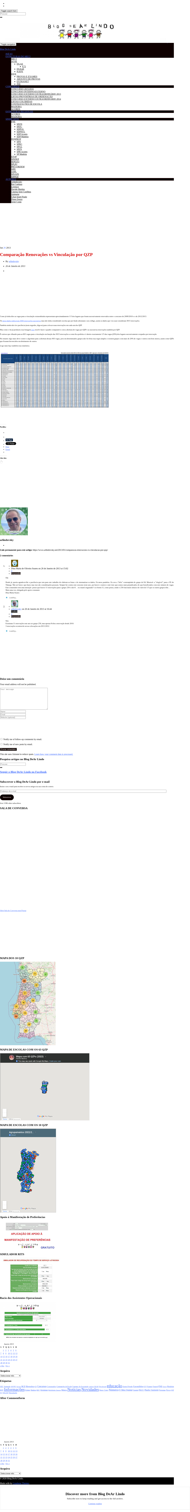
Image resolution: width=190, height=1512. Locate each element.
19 (14, 1357)
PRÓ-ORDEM (17, 167)
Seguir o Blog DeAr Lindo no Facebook (23, 771)
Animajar (15, 194)
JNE (19, 84)
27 (16, 1360)
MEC (38, 1390)
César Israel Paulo (19, 197)
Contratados (51, 1386)
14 (1, 1357)
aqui (33, 330)
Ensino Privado (128, 1386)
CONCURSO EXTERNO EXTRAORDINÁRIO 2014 (36, 99)
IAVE (13, 74)
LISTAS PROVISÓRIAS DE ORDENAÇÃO (32, 96)
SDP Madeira (23, 136)
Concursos (41, 1386)
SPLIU (14, 164)
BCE (23, 1386)
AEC (1, 1387)
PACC (141, 1390)
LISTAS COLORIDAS (21, 101)
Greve (165, 1386)
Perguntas (162, 1390)
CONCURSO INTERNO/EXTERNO (28, 91)
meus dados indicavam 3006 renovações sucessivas (21, 321)
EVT (145, 1386)
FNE (13, 121)
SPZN (19, 124)
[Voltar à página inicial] (167, 42)
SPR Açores (22, 151)
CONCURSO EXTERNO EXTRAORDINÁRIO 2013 (36, 94)
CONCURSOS (12, 86)
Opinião (135, 1390)
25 (11, 1360)
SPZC (19, 126)
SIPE (13, 169)
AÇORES (15, 109)
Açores (18, 1386)
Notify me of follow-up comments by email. (22, 739)
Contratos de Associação (80, 1387)
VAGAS (5, 1393)
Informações (14, 1389)
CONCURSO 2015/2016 (22, 89)
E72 (24, 66)
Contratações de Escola (64, 1387)
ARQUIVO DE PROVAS (28, 79)
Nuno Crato (103, 1390)
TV (1, 1393)
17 (9, 1357)
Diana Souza (16, 199)
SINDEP (15, 159)
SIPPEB (14, 177)
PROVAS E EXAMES (27, 76)
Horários (170, 1386)
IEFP (1, 1390)
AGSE (14, 61)
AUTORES (11, 179)
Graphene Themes (21, 1483)
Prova (168, 1390)
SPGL (19, 146)
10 (9, 1353)
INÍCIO (9, 54)
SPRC (19, 144)
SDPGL (20, 129)
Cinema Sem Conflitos (21, 192)
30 (6, 1363)
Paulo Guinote (152, 1390)
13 (16, 1353)
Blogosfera (30, 1386)
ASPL (14, 172)
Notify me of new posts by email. (18, 744)
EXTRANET (23, 81)
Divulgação (102, 1386)
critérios (91, 1386)
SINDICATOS (12, 119)
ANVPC (13, 1386)
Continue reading (95, 1504)
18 (11, 1357)
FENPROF (16, 139)
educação (114, 1386)
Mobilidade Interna (54, 1390)
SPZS (19, 149)
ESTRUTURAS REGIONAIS (19, 111)
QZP (172, 1390)
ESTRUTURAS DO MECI (18, 56)
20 (16, 1357)
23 (6, 1360)
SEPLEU (15, 162)
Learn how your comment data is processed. (53, 754)
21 (1, 1360)
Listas (27, 1390)
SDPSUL (21, 131)
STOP (14, 157)
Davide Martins (18, 189)
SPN (19, 141)
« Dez (2, 1366)
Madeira (33, 1390)
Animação (7, 1387)
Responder (16, 573)
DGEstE (20, 69)
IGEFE (20, 71)
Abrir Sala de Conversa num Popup (13, 910)
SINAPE (15, 174)
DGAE (20, 64)
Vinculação (13, 1393)
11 (11, 1353)
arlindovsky (14, 261)
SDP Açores (22, 134)
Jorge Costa (16, 202)
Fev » (8, 1366)
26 (14, 1360)
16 (6, 1357)
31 (9, 1363)
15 (4, 1357)
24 (9, 1360)
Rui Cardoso (16, 184)
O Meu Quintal (125, 1390)
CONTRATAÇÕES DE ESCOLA (26, 104)
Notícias (74, 1389)
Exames (149, 1387)
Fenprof (155, 1386)
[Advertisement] (83, 224)
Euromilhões (138, 1386)
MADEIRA (16, 106)
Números (114, 1389)
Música (64, 1390)
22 (4, 1360)
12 (14, 1353)
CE (36, 1386)
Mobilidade (44, 1390)
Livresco (15, 187)
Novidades (90, 1389)
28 (1, 1363)
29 (4, 1363)
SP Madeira (22, 154)
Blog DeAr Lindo (8, 49)
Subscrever (7, 797)
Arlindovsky (16, 182)
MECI (14, 59)
